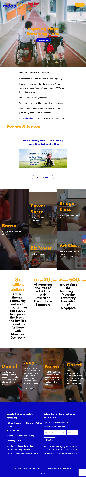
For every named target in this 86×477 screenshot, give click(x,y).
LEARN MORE (43, 40)
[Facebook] (41, 473)
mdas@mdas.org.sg (25, 435)
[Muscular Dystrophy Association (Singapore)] (13, 4)
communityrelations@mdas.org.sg (67, 453)
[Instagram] (44, 473)
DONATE (80, 5)
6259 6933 (11, 435)
